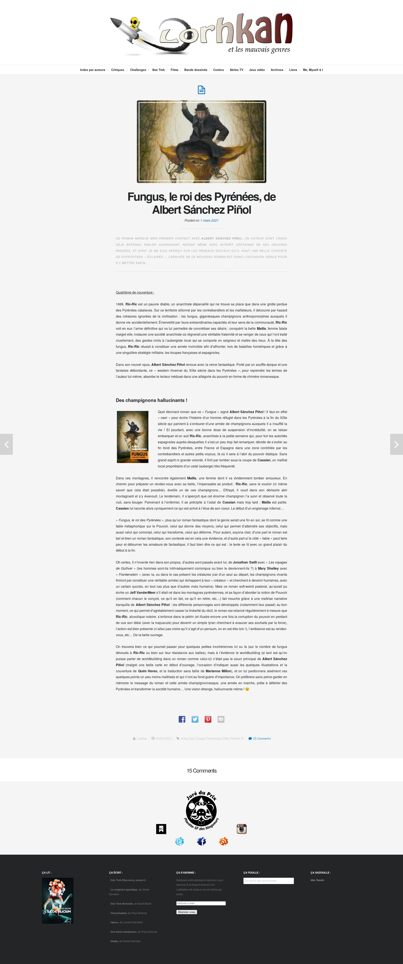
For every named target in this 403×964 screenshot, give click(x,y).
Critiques (117, 70)
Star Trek (158, 70)
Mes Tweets (317, 880)
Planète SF (237, 738)
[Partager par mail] (221, 719)
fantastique (214, 738)
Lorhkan (142, 738)
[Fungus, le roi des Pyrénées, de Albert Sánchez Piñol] (201, 92)
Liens (293, 70)
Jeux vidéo (257, 70)
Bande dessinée (195, 70)
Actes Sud (187, 738)
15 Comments (261, 738)
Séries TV (236, 70)
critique (200, 738)
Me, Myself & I (313, 70)
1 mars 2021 (209, 220)
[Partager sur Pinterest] (208, 719)
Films (174, 70)
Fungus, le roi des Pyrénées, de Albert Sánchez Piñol (201, 202)
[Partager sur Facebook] (182, 719)
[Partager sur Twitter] (195, 719)
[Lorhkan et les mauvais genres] (201, 53)
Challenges (138, 70)
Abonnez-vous (186, 912)
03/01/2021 (164, 738)
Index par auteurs (92, 70)
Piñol (226, 738)
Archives (277, 70)
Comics (218, 70)
